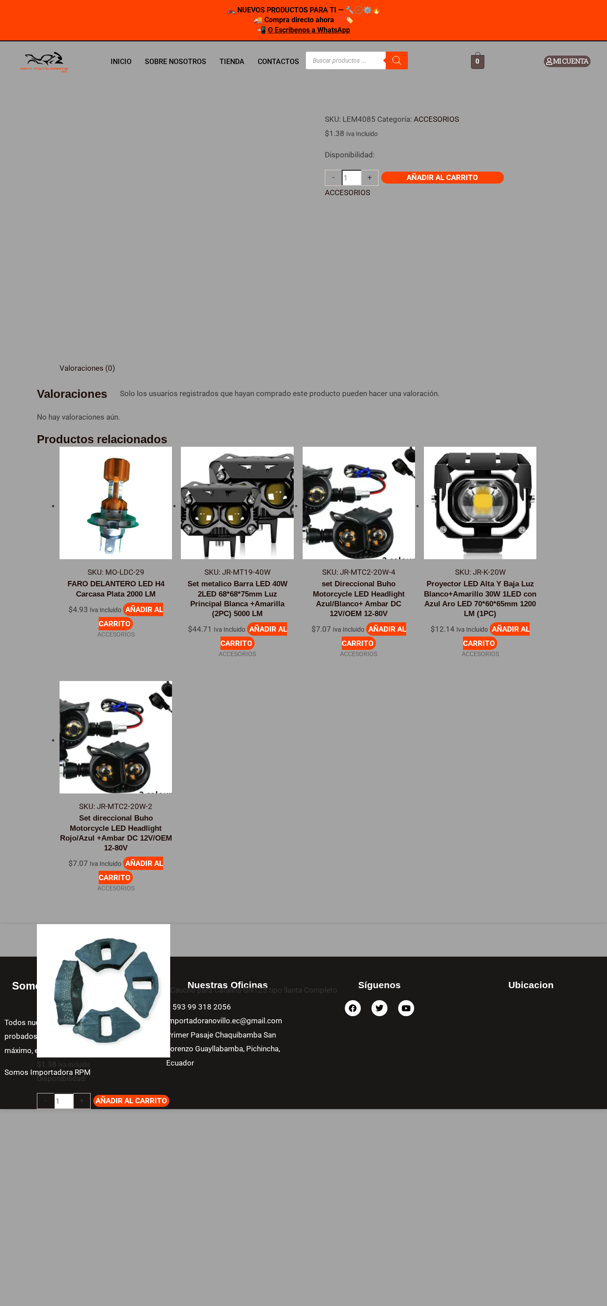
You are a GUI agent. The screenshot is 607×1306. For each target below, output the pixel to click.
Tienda (232, 61)
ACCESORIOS (436, 119)
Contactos (278, 61)
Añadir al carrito (442, 177)
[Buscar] (397, 60)
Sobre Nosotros (175, 61)
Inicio (121, 61)
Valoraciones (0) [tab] (87, 368)
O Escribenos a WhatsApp (309, 30)
